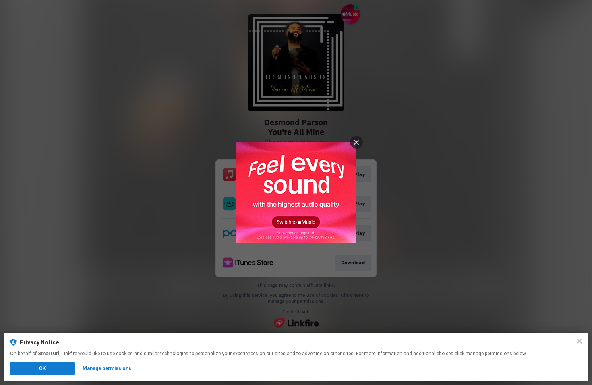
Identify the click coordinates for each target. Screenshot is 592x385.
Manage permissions (107, 368)
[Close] (579, 341)
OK (42, 368)
